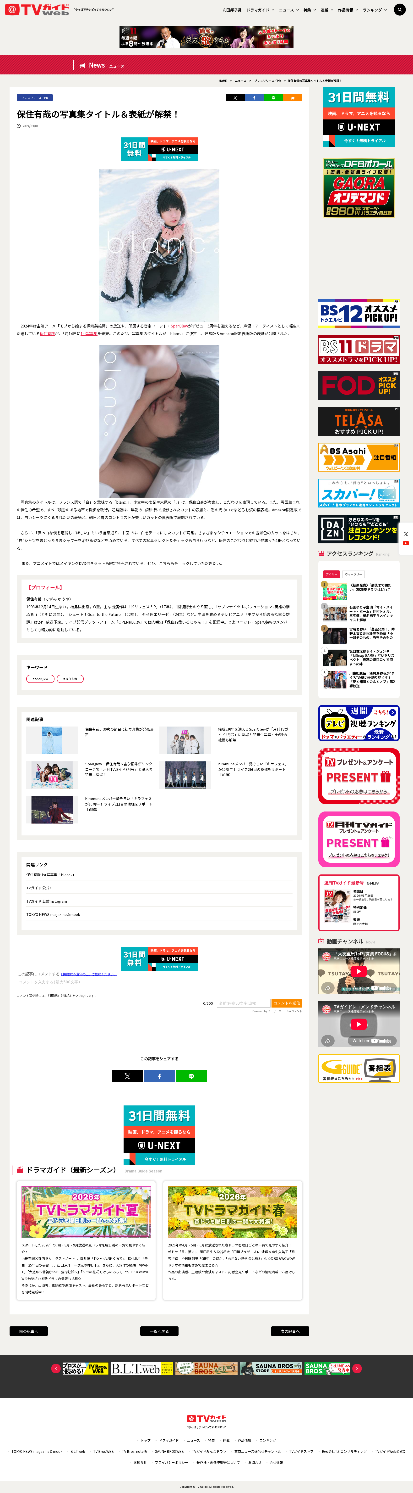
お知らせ (140, 1462)
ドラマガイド (257, 10)
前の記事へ (28, 1331)
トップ (146, 1440)
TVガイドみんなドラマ (209, 1451)
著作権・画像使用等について (218, 1462)
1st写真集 (89, 333)
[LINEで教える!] (273, 97)
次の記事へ (290, 1331)
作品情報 (345, 10)
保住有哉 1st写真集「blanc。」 (51, 874)
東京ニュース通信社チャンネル (257, 1451)
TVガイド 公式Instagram (46, 901)
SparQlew (179, 326)
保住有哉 (47, 333)
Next (357, 1368)
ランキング (372, 10)
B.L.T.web (78, 1451)
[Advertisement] (359, 258)
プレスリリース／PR (35, 98)
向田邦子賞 (232, 10)
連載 (324, 10)
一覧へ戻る (159, 1331)
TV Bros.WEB (103, 1451)
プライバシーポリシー (171, 1462)
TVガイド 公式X (39, 887)
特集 (307, 10)
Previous (56, 1368)
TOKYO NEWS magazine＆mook (53, 914)
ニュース (286, 10)
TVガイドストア (301, 1451)
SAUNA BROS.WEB (169, 1451)
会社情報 (276, 1462)
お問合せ (254, 1462)
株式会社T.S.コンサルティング (344, 1451)
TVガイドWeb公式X (390, 1451)
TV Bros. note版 (134, 1451)
